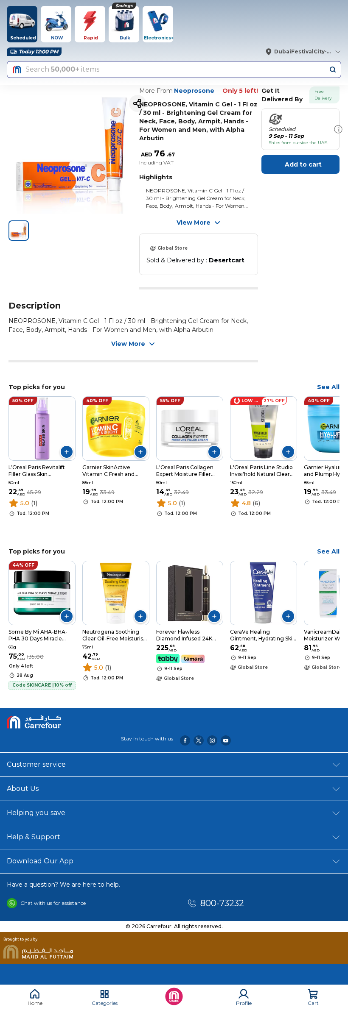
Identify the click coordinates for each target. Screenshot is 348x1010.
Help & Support (33, 837)
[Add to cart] (66, 452)
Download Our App (40, 861)
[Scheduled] (338, 129)
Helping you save (36, 813)
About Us (23, 789)
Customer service (36, 764)
